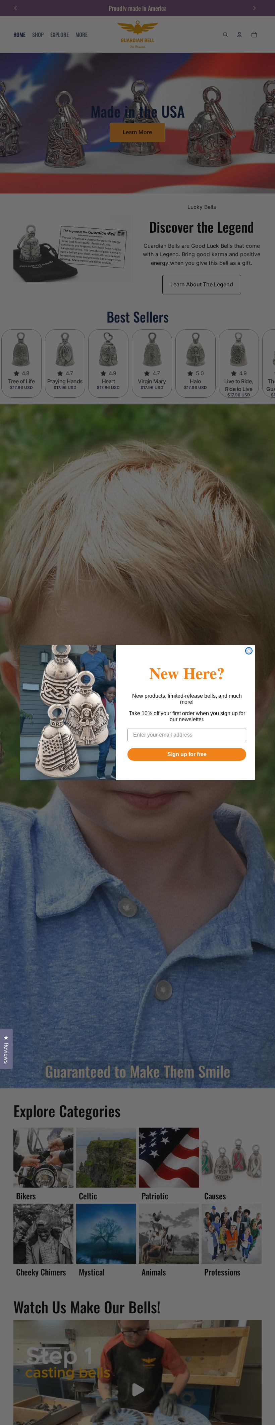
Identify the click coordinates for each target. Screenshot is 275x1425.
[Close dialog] (248, 650)
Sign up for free (187, 754)
